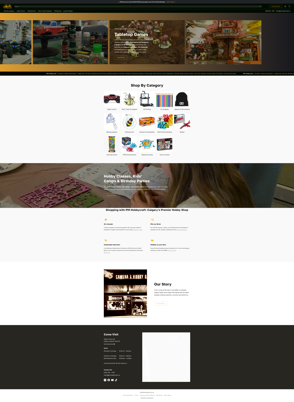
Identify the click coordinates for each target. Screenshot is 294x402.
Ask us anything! (182, 229)
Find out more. (172, 250)
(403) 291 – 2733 (109, 372)
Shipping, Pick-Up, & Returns (147, 395)
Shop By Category (9, 11)
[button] (7, 6)
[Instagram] (105, 380)
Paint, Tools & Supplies (45, 11)
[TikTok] (116, 380)
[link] (171, 2)
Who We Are (159, 395)
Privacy (136, 395)
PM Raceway (58, 11)
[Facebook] (108, 380)
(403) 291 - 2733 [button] (269, 11)
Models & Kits (32, 11)
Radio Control (21, 11)
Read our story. (138, 229)
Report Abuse (167, 395)
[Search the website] (260, 6)
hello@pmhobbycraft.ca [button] (283, 11)
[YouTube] (112, 380)
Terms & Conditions (128, 395)
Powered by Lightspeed (147, 398)
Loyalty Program (68, 11)
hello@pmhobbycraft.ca (112, 375)
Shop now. (107, 252)
